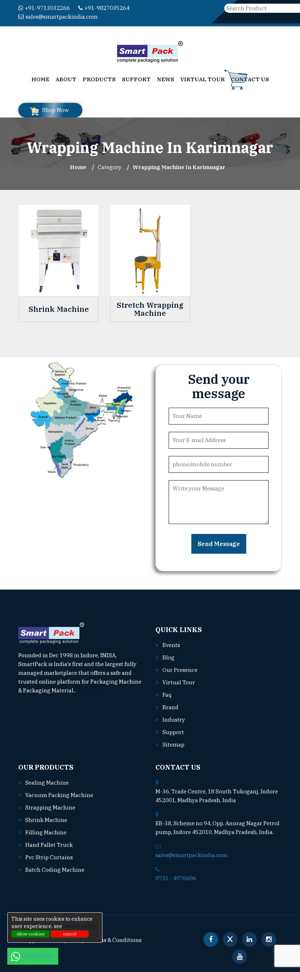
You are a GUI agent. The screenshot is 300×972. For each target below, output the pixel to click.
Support (136, 79)
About (66, 79)
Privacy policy (79, 926)
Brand (170, 707)
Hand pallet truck (49, 844)
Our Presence (180, 669)
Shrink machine (46, 819)
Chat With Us (38, 956)
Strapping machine (50, 807)
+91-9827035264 (107, 7)
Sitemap (173, 744)
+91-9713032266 (47, 7)
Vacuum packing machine (59, 795)
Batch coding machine (55, 869)
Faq (167, 694)
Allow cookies (30, 934)
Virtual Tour (202, 79)
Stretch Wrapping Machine (150, 309)
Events (171, 645)
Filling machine (46, 832)
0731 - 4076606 (175, 878)
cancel (69, 934)
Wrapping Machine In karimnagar (179, 167)
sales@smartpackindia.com (62, 16)
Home (40, 79)
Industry (173, 719)
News (165, 79)
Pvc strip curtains (49, 857)
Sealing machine (47, 782)
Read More (90, 690)
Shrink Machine (59, 309)
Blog (168, 657)
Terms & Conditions (116, 940)
